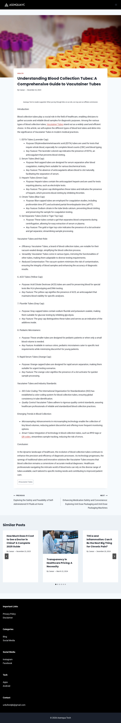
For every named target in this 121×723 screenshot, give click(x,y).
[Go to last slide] (7, 556)
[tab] (55, 584)
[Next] (114, 556)
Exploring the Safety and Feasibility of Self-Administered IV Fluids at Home (33, 500)
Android (6, 686)
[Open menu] (116, 4)
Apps (5, 682)
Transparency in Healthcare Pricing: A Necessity (59, 563)
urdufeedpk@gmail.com (14, 705)
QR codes (26, 436)
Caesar (22, 90)
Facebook (7, 663)
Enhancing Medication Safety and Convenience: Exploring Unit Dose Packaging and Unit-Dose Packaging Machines (85, 502)
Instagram (8, 659)
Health (20, 73)
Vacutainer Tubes (55, 124)
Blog (5, 636)
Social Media (9, 640)
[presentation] (60, 542)
